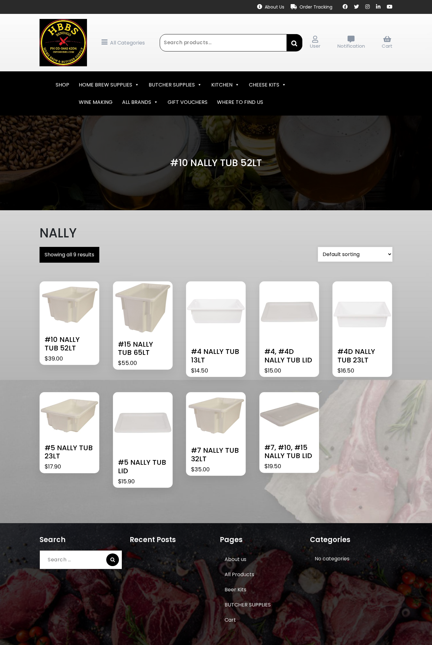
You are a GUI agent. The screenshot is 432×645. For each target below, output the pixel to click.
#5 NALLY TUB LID (142, 466)
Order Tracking (315, 7)
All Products (239, 574)
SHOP (62, 84)
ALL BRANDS (136, 102)
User (315, 46)
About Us (274, 7)
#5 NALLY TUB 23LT (69, 452)
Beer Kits (235, 589)
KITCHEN (221, 84)
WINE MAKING (96, 102)
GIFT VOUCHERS (187, 102)
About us (235, 559)
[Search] (112, 559)
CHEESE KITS (264, 84)
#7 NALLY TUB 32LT (215, 454)
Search (294, 42)
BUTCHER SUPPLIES (172, 84)
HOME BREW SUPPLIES (105, 84)
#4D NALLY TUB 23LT (356, 356)
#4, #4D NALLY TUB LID (288, 356)
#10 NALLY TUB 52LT (62, 344)
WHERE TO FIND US (240, 102)
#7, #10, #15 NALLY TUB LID (288, 452)
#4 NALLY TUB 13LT (215, 356)
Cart (387, 46)
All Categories (127, 42)
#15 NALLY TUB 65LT (135, 348)
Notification (351, 46)
